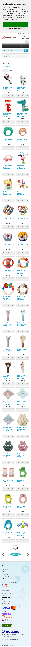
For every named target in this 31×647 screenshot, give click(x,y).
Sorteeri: (5, 70)
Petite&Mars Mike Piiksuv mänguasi (21, 324)
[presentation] (3, 554)
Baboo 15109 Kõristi (21, 507)
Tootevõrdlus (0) (7, 66)
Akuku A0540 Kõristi (22, 140)
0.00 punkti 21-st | (16, 46)
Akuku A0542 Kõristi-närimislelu (7, 167)
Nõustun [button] (15, 23)
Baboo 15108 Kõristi (7, 507)
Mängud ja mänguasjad (14, 55)
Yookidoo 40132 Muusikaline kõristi (21, 168)
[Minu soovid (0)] (23, 34)
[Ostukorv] (28, 34)
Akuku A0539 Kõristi (7, 140)
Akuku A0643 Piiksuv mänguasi (7, 114)
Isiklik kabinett (5, 599)
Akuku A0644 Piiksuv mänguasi (22, 114)
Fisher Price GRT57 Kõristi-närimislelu (22, 534)
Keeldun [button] (15, 25)
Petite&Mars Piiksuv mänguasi (21, 350)
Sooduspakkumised (6, 593)
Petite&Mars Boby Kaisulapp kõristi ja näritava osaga (8, 430)
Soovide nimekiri (6, 603)
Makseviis (4, 573)
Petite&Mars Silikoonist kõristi (21, 429)
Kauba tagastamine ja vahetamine (10, 582)
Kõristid (5, 56)
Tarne (3, 571)
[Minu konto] (21, 34)
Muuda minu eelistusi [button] (15, 28)
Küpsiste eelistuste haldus (8, 645)
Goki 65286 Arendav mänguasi (21, 272)
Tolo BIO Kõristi (8, 218)
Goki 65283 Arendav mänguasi (7, 298)
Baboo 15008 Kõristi (22, 480)
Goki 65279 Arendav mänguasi (21, 298)
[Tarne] (18, 34)
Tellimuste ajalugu (6, 601)
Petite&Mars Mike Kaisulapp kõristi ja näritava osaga (22, 403)
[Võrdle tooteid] (26, 34)
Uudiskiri (4, 604)
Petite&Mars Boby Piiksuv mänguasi (7, 350)
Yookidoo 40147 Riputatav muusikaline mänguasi (21, 194)
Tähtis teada (5, 569)
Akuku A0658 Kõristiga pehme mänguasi (22, 89)
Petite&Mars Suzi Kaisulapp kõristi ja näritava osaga (8, 403)
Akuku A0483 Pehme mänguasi (7, 88)
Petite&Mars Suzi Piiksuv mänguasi (7, 324)
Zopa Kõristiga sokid (8, 480)
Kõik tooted (4, 591)
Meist (3, 567)
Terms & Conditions (6, 576)
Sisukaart (4, 595)
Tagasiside (4, 580)
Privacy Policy (5, 574)
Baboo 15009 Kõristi (7, 533)
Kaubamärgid (5, 590)
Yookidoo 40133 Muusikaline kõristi (7, 194)
